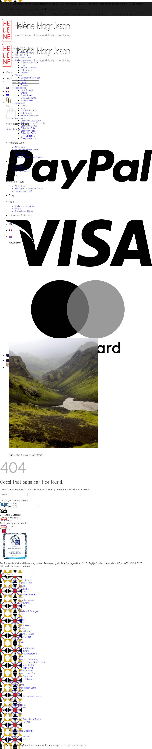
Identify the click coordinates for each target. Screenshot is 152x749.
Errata (18, 208)
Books (12, 161)
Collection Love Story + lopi (33, 123)
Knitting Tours (16, 181)
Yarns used (20, 118)
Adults (23, 105)
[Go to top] (1, 569)
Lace (23, 65)
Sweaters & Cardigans (31, 77)
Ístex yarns (20, 154)
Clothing (18, 75)
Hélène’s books (22, 171)
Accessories (20, 88)
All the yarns (20, 147)
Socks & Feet (27, 100)
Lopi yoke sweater (29, 62)
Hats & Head (27, 90)
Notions (13, 175)
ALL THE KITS (21, 55)
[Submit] (13, 85)
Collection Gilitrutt (29, 125)
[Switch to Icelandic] (7, 95)
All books (19, 166)
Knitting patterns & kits (21, 48)
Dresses (24, 85)
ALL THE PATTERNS (24, 52)
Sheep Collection (28, 138)
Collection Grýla (28, 128)
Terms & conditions (24, 211)
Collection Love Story (31, 120)
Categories (20, 103)
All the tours (20, 186)
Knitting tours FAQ (23, 191)
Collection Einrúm (29, 133)
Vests (23, 80)
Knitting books (21, 168)
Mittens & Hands (28, 98)
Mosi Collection (28, 136)
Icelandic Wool (16, 142)
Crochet (24, 72)
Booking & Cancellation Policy (29, 188)
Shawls (24, 93)
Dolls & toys (26, 70)
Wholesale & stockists (21, 215)
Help (11, 201)
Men (23, 108)
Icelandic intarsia (28, 67)
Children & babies (29, 110)
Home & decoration (30, 115)
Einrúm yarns (21, 152)
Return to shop (13, 129)
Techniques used (22, 60)
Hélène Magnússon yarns (26, 149)
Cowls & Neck (27, 95)
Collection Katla (28, 130)
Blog (11, 195)
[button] (9, 72)
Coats (23, 82)
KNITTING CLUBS (23, 57)
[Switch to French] (7, 91)
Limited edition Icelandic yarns (29, 157)
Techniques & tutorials (25, 206)
